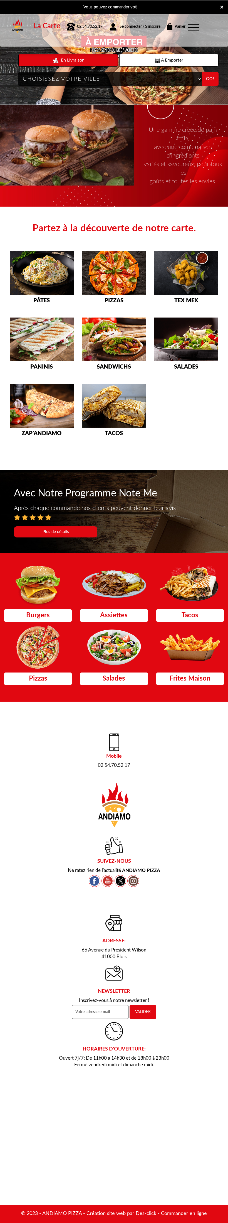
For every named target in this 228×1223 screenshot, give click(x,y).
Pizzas (114, 300)
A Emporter (171, 60)
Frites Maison (190, 678)
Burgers (38, 615)
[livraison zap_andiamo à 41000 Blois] (42, 406)
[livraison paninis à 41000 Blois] (42, 339)
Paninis (41, 367)
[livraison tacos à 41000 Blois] (114, 406)
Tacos (114, 433)
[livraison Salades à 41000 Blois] (186, 339)
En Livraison (72, 60)
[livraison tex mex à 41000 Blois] (186, 273)
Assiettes (114, 615)
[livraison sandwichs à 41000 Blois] (114, 339)
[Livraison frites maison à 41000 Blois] (190, 647)
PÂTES (41, 300)
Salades (186, 367)
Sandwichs (114, 367)
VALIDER (143, 1012)
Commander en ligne (184, 1213)
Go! (210, 79)
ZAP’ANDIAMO (41, 433)
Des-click (146, 1213)
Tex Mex (186, 300)
